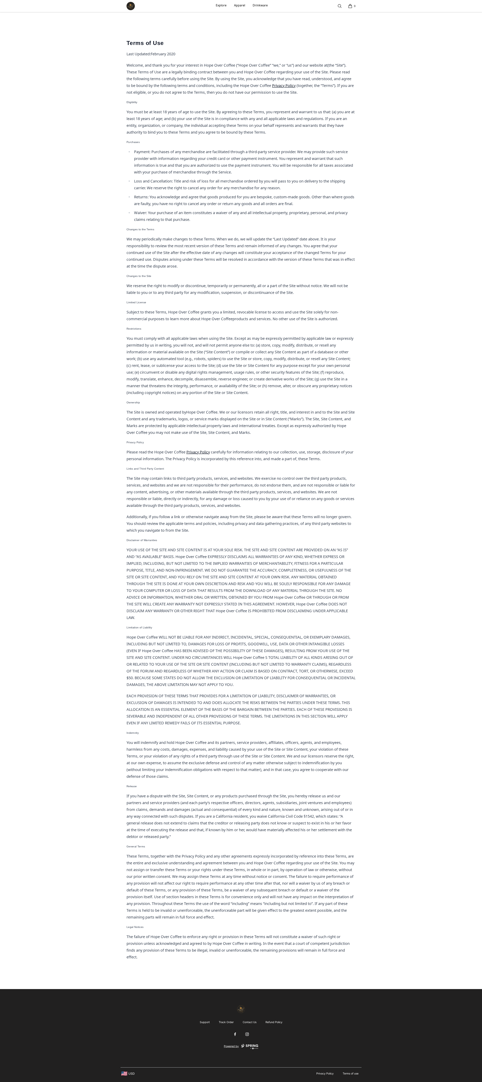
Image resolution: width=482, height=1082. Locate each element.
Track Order (226, 1022)
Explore (221, 5)
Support (205, 1022)
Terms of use (350, 1073)
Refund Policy (273, 1022)
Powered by (231, 1046)
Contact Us (249, 1022)
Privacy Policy (284, 85)
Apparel (239, 5)
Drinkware (260, 5)
